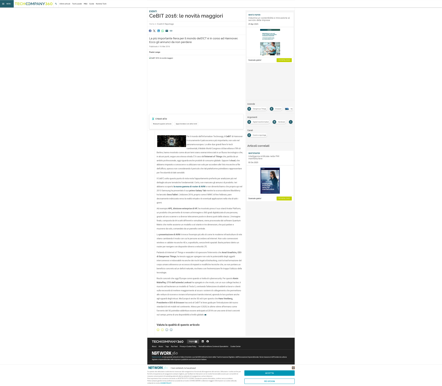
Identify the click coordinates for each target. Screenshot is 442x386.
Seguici (192, 341)
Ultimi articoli (64, 4)
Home (151, 24)
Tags (167, 346)
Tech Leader (77, 4)
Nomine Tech (101, 4)
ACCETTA (269, 373)
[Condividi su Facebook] (150, 31)
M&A (85, 4)
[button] (7, 3)
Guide (91, 4)
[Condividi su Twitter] (154, 31)
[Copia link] (171, 31)
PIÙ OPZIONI (269, 381)
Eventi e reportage (165, 24)
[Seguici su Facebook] (207, 342)
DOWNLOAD (284, 60)
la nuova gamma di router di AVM (190, 186)
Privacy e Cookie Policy (188, 346)
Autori (161, 346)
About (154, 346)
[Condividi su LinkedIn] (158, 31)
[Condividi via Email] (167, 31)
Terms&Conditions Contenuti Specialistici (213, 346)
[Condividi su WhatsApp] (162, 31)
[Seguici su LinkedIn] (202, 342)
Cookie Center (235, 346)
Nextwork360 (157, 357)
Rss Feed (174, 346)
